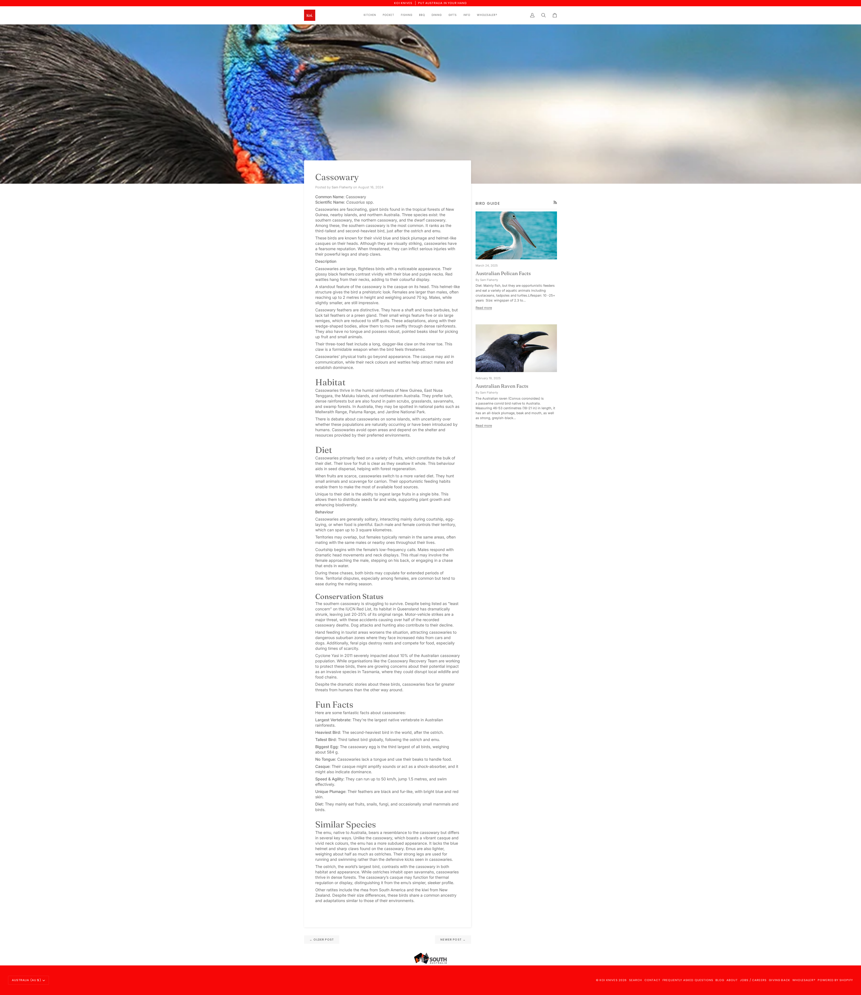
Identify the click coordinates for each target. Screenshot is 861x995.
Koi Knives (609, 980)
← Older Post (321, 939)
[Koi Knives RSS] (555, 202)
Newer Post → (453, 939)
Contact (652, 980)
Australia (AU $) (26, 980)
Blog (719, 980)
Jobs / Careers (753, 980)
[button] (369, 15)
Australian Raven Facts (502, 386)
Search (635, 980)
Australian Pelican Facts (503, 273)
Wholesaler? (803, 980)
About (732, 980)
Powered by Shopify (835, 980)
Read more (484, 308)
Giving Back (779, 980)
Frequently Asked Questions (688, 980)
